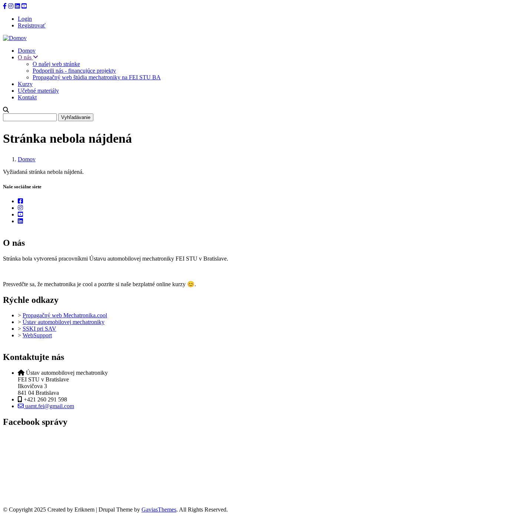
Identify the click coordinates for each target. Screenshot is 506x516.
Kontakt (27, 97)
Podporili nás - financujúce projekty (74, 70)
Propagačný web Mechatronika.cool (65, 315)
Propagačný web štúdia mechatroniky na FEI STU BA (97, 77)
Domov (27, 50)
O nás (25, 57)
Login (25, 19)
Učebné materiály (38, 90)
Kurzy (25, 84)
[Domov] (15, 38)
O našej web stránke (56, 64)
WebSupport (37, 335)
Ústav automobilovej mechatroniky (63, 322)
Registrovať (32, 25)
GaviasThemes (159, 509)
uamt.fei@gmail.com (49, 406)
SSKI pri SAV (39, 328)
